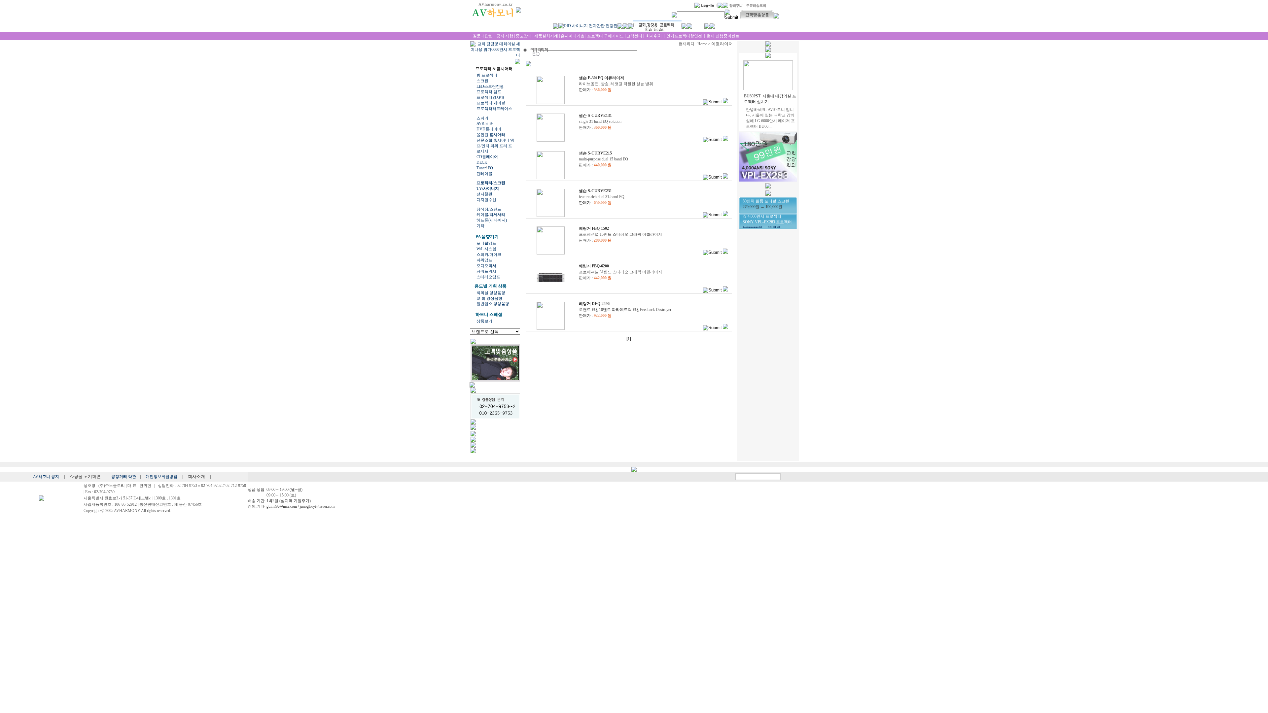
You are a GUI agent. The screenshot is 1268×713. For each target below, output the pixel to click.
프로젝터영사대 (490, 97)
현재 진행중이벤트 (722, 36)
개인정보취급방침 (162, 476)
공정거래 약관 (123, 476)
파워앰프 (484, 260)
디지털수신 (486, 199)
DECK (481, 162)
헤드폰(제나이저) (491, 220)
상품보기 (484, 321)
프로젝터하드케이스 (494, 108)
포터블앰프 (486, 243)
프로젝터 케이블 (490, 103)
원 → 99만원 (767, 218)
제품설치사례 (546, 36)
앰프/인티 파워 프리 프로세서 (495, 146)
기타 (480, 225)
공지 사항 (504, 36)
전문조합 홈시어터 (492, 140)
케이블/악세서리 (490, 214)
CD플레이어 (487, 156)
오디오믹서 (486, 265)
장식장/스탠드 (488, 209)
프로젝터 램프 (488, 91)
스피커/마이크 (488, 254)
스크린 (482, 81)
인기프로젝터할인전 (684, 36)
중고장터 (524, 36)
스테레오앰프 (488, 277)
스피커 (482, 118)
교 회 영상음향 (489, 298)
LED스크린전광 (490, 86)
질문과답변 (483, 36)
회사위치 (653, 36)
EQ (490, 168)
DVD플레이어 (488, 129)
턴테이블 (484, 173)
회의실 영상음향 (490, 292)
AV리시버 (485, 123)
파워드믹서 (486, 271)
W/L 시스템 (486, 249)
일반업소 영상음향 (492, 303)
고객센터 (634, 36)
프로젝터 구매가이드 (605, 36)
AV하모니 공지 (46, 476)
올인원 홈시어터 (490, 134)
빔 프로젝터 (486, 75)
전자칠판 (484, 194)
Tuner (481, 168)
